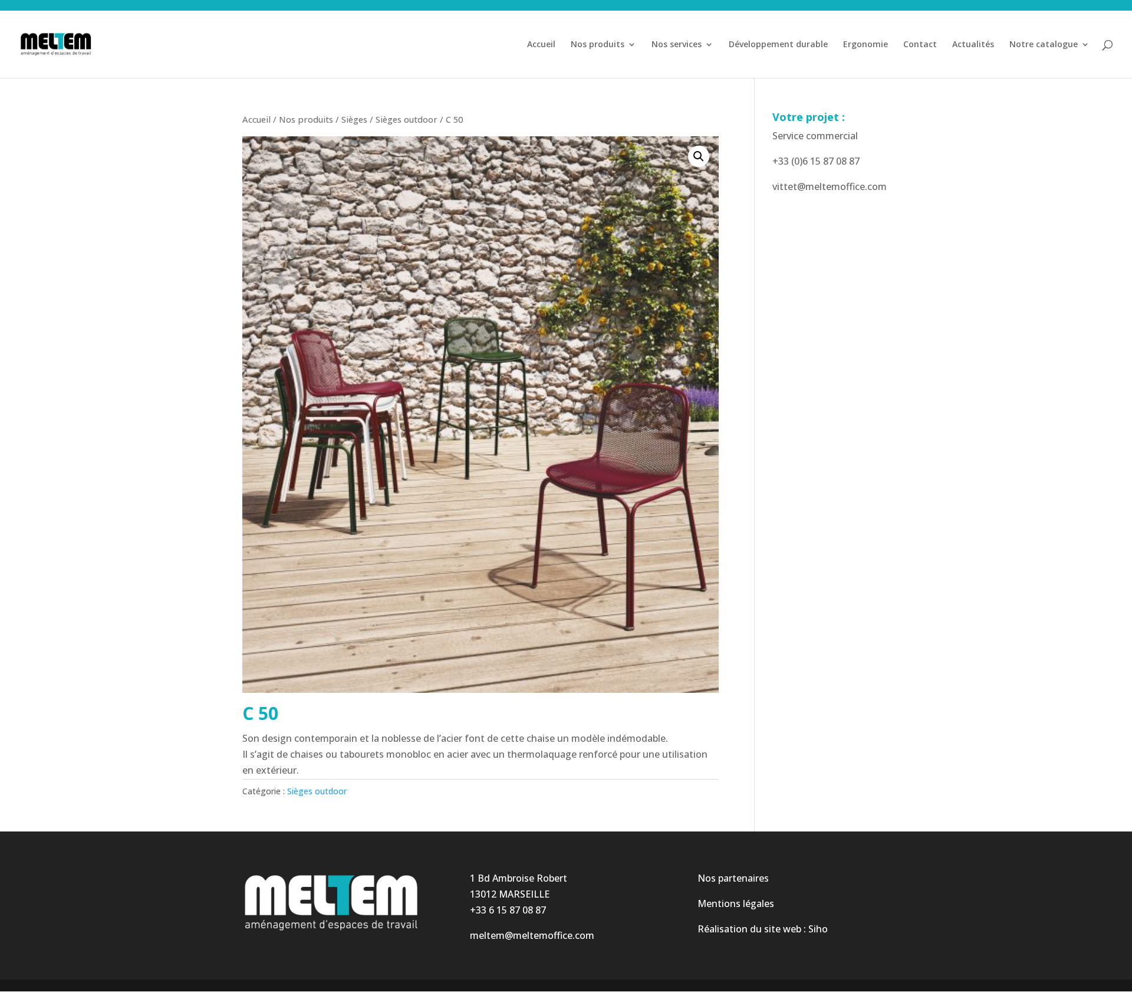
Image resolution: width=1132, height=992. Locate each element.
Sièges (354, 119)
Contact (920, 45)
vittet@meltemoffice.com (829, 186)
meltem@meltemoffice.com (532, 935)
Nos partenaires (733, 878)
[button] (698, 156)
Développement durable (778, 45)
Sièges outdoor (406, 119)
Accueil (541, 45)
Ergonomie (865, 45)
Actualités (973, 45)
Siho (818, 928)
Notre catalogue (1043, 45)
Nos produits (597, 45)
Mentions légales (735, 903)
